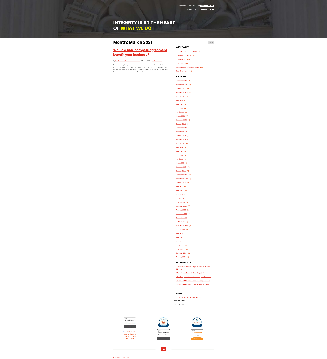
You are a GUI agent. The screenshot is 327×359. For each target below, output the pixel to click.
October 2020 (181, 183)
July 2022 (179, 100)
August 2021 (180, 143)
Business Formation (183, 55)
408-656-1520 (207, 5)
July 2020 (179, 186)
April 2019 (179, 245)
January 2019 (181, 257)
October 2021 (181, 136)
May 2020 (179, 194)
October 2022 (181, 89)
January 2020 (181, 210)
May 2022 (179, 108)
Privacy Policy (125, 357)
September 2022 (182, 92)
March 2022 (180, 116)
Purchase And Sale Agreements (187, 67)
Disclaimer (116, 357)
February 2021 (181, 167)
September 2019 (182, 226)
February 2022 (181, 120)
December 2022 (181, 81)
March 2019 (180, 249)
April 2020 (180, 198)
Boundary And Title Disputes (186, 51)
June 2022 (179, 104)
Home (189, 9)
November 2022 (182, 85)
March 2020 (180, 202)
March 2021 (180, 163)
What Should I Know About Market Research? (192, 285)
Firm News (180, 63)
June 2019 (179, 237)
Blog (212, 9)
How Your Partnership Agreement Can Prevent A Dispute (194, 268)
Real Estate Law (182, 71)
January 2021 (181, 171)
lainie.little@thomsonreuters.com (127, 61)
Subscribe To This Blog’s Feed (190, 297)
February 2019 (181, 253)
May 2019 (179, 241)
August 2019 (180, 229)
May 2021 (179, 155)
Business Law (157, 61)
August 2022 (180, 96)
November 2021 (181, 132)
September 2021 (182, 139)
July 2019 (179, 233)
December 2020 (182, 175)
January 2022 (181, 124)
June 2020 (180, 190)
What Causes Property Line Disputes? (190, 273)
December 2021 (181, 128)
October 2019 (181, 222)
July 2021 (179, 147)
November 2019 (181, 218)
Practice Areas (201, 9)
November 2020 (182, 179)
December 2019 (181, 214)
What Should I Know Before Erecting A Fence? (193, 281)
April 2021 (179, 159)
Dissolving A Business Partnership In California (193, 277)
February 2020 (181, 206)
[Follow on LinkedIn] (163, 349)
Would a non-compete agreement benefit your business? (140, 52)
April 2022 (180, 112)
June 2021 (179, 151)
